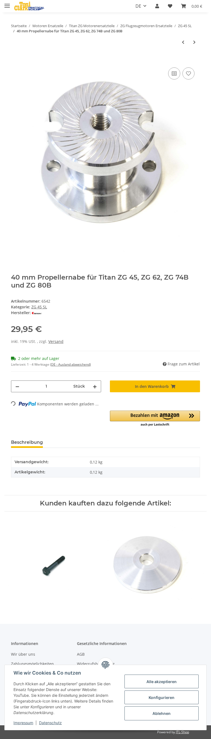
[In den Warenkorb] (15, 60)
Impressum (23, 722)
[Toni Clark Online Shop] (29, 6)
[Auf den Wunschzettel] (188, 73)
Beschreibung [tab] (27, 442)
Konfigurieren (161, 697)
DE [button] (138, 6)
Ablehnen (161, 713)
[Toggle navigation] (7, 3)
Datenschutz (50, 722)
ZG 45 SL (39, 306)
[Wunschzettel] (170, 6)
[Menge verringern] (17, 386)
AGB (81, 654)
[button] (157, 6)
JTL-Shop (182, 732)
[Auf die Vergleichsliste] (174, 73)
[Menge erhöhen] (95, 386)
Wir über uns (23, 654)
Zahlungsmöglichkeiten (32, 663)
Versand (55, 341)
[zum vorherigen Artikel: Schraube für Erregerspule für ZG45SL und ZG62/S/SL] (183, 42)
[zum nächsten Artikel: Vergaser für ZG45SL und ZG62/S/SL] (194, 42)
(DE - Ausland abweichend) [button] (70, 364)
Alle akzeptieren (161, 681)
